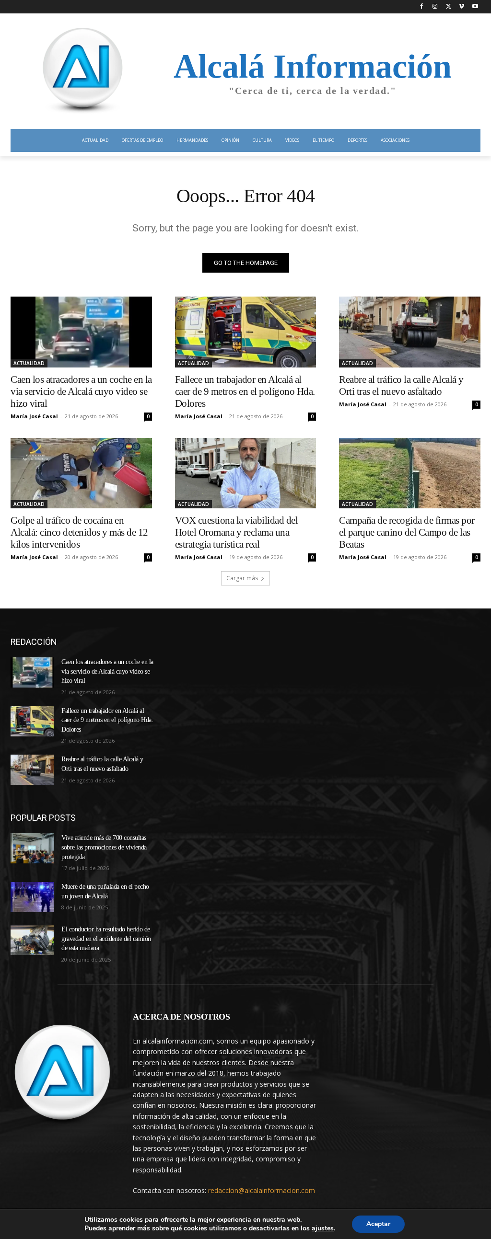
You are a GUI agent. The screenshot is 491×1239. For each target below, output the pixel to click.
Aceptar (378, 1223)
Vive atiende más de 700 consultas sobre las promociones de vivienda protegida (104, 847)
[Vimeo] (461, 6)
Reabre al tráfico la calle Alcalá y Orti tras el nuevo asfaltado (401, 385)
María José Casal (34, 416)
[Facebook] (421, 6)
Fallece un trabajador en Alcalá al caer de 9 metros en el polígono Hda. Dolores (245, 391)
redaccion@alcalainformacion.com (261, 1190)
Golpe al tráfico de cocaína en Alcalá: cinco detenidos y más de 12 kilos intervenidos (79, 532)
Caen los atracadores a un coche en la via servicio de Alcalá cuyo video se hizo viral (81, 391)
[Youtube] (474, 6)
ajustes (323, 1228)
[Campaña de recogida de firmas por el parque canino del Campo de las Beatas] (409, 473)
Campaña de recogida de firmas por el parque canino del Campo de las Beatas (407, 532)
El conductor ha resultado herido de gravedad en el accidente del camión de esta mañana (106, 939)
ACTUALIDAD (29, 363)
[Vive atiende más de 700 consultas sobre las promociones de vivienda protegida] (32, 848)
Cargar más (242, 578)
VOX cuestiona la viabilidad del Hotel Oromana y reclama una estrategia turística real (236, 532)
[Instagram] (435, 6)
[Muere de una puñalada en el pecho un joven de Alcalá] (32, 897)
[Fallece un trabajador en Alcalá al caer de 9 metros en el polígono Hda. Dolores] (245, 332)
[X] (448, 6)
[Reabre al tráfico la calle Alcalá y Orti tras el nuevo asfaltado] (409, 332)
